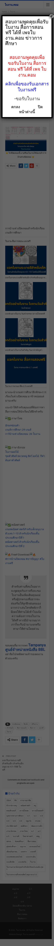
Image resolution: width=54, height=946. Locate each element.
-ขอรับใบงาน (27, 98)
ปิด (51, 16)
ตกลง (16, 107)
